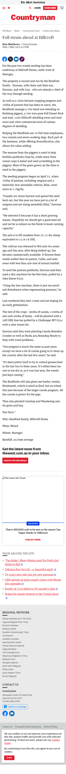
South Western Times (11, 673)
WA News (6, 30)
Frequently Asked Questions (28, 726)
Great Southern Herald (11, 642)
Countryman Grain (31, 30)
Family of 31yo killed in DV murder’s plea (30, 588)
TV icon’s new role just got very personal (29, 574)
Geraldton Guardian (10, 639)
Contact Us (7, 726)
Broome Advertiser (10, 625)
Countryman (7, 635)
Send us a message (17, 706)
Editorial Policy (51, 726)
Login (37, 8)
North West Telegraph (11, 666)
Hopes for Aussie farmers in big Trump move (32, 594)
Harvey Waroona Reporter (13, 645)
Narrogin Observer (10, 662)
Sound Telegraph (9, 676)
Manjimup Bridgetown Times (14, 656)
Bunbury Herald (9, 629)
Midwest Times (8, 659)
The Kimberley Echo (11, 652)
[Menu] (3, 7)
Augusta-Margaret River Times (15, 622)
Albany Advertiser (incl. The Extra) (16, 618)
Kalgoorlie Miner (9, 649)
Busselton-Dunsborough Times (15, 632)
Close (9, 758)
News (17, 30)
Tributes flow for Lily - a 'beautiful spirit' (29, 569)
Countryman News (51, 30)
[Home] (9, 8)
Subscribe (50, 8)
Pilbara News (7, 669)
